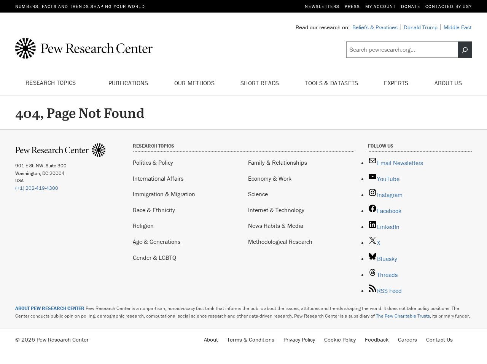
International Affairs (158, 178)
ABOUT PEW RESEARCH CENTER (49, 308)
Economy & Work (269, 178)
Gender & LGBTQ (154, 257)
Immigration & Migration (164, 194)
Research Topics (51, 82)
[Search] (465, 49)
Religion (143, 225)
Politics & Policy (153, 162)
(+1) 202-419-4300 (36, 188)
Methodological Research (280, 241)
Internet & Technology (276, 210)
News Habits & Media (275, 225)
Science (258, 194)
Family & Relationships (277, 162)
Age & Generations (156, 241)
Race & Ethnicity (154, 210)
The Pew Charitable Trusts (403, 316)
